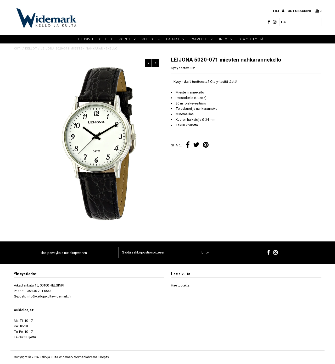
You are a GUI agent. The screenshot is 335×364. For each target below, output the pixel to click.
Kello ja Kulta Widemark (56, 357)
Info (223, 39)
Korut (125, 39)
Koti (17, 48)
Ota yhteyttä (251, 39)
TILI (276, 11)
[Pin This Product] (206, 145)
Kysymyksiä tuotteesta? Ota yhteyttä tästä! (205, 82)
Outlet (106, 39)
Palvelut (199, 39)
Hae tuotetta (180, 285)
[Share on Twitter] (196, 145)
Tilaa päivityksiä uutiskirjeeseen (63, 253)
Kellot (148, 39)
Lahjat (173, 39)
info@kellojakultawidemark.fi (49, 296)
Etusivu (85, 39)
